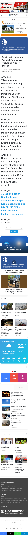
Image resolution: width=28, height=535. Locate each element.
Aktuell (6, 242)
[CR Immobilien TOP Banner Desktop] (14, 7)
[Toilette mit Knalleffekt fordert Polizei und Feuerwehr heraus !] (7, 459)
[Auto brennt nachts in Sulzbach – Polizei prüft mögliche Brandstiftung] (6, 394)
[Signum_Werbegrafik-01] (14, 27)
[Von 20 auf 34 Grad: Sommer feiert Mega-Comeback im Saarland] (6, 401)
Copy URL (14, 231)
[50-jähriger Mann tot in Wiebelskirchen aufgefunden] (7, 441)
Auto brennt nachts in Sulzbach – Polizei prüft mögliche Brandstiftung (17, 394)
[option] (14, 244)
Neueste (21, 387)
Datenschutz (19, 524)
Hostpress (14, 522)
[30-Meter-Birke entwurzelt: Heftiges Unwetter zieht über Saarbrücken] (7, 306)
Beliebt (6, 387)
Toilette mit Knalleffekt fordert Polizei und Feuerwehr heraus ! (7, 466)
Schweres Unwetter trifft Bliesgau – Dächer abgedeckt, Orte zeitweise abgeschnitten (7, 330)
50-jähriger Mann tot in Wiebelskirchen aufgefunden (7, 447)
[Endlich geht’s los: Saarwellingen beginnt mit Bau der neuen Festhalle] (21, 306)
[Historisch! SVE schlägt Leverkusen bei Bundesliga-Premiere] (6, 416)
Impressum (13, 524)
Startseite (8, 524)
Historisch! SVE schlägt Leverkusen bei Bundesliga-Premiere (18, 415)
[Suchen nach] (26, 15)
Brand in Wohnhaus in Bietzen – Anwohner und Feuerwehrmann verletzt (13, 248)
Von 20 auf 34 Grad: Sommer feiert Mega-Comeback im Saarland (18, 401)
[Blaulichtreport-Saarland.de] (14, 15)
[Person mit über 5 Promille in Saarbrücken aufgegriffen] (21, 441)
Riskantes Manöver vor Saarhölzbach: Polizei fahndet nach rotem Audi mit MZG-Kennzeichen (20, 330)
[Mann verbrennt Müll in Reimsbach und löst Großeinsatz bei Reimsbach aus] (6, 423)
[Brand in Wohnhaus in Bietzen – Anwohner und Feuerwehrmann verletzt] (6, 408)
